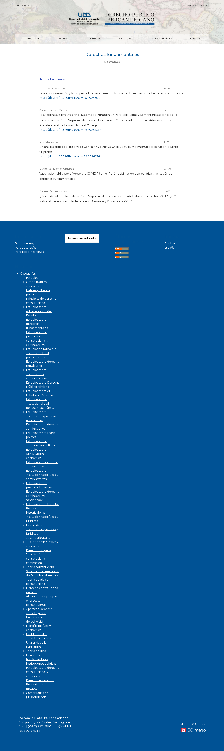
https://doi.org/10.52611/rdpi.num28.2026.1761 (70, 156)
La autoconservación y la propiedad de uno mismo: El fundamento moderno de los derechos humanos (111, 93)
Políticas (125, 38)
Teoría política (36, 651)
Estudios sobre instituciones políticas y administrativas (42, 475)
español (24, 5)
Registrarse (192, 5)
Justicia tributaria (38, 537)
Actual (64, 38)
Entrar (204, 5)
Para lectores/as (26, 243)
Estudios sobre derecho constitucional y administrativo (42, 672)
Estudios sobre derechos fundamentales (37, 324)
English (169, 243)
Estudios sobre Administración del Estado (39, 311)
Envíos (195, 38)
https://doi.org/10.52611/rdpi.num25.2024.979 (69, 97)
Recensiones (35, 684)
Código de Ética (161, 38)
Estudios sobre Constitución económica (36, 454)
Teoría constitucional (40, 567)
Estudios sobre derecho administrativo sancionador (42, 496)
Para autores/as (25, 247)
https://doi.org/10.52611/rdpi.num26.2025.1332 (70, 129)
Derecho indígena (38, 550)
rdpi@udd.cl (62, 726)
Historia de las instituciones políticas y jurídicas (42, 517)
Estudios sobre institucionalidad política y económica (40, 403)
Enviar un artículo (82, 238)
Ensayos (31, 688)
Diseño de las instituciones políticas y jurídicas (42, 529)
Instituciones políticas (41, 663)
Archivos (93, 38)
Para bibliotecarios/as (29, 252)
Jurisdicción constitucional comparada (36, 559)
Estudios (32, 277)
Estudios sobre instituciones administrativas (36, 374)
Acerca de (32, 38)
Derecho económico (40, 680)
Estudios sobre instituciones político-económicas (41, 416)
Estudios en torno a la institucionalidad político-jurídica (41, 353)
